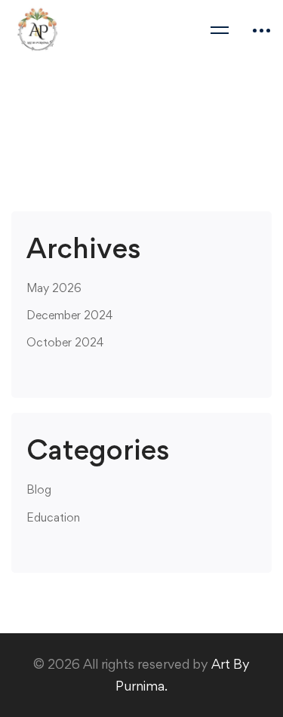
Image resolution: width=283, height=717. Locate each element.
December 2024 (69, 315)
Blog (38, 489)
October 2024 (64, 342)
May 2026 (54, 288)
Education (53, 517)
